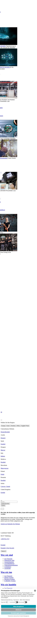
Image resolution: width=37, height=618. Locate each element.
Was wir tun (6, 572)
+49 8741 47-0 (5, 539)
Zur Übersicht (8, 559)
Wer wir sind (7, 555)
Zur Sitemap (16, 524)
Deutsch (3, 551)
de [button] (1, 412)
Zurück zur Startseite (7, 524)
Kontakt (3, 545)
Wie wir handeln (8, 584)
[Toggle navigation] (2, 509)
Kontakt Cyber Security (7, 548)
